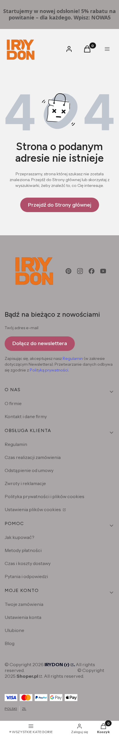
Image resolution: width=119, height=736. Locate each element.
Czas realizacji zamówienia (33, 457)
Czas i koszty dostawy (28, 563)
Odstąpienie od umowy (29, 470)
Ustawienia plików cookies (33, 509)
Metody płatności (23, 550)
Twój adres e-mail (21, 327)
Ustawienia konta (23, 617)
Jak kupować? (19, 537)
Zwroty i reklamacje (25, 483)
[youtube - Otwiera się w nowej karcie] (103, 271)
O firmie (13, 403)
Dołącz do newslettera (39, 343)
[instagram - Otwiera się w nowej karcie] (80, 271)
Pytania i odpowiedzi (26, 576)
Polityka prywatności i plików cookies (44, 496)
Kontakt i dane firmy (26, 416)
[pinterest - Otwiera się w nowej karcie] (68, 271)
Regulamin (73, 358)
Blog (9, 643)
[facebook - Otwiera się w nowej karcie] (91, 271)
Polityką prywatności (49, 370)
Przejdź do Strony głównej (59, 205)
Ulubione (14, 630)
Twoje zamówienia (24, 604)
